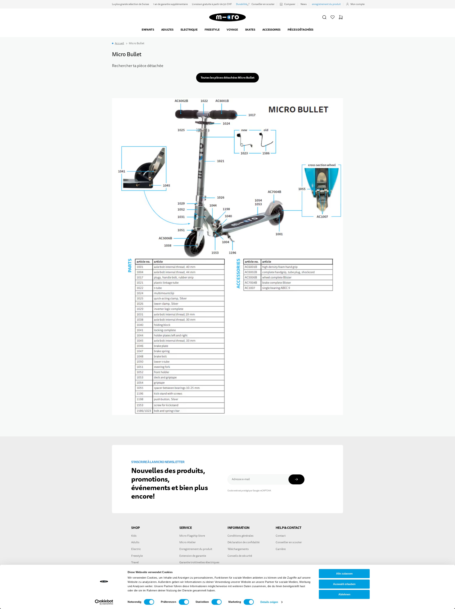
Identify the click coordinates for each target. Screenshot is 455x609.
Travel (135, 562)
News (304, 4)
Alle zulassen (344, 573)
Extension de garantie (192, 556)
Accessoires (271, 30)
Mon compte (357, 4)
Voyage (232, 30)
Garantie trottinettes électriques (199, 562)
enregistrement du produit (326, 4)
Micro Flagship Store (192, 536)
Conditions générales (240, 536)
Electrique (189, 30)
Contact (281, 536)
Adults (135, 542)
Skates (250, 30)
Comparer (289, 4)
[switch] (184, 602)
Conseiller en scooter (262, 4)
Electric (136, 549)
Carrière (281, 549)
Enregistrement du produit (195, 549)
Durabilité (241, 4)
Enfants (148, 30)
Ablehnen (344, 594)
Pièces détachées (300, 30)
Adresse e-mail (241, 479)
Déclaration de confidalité (243, 542)
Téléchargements (238, 549)
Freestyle (212, 30)
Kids (133, 536)
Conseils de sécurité (240, 556)
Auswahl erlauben (344, 584)
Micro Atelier (187, 542)
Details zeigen (269, 601)
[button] (324, 17)
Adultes (167, 30)
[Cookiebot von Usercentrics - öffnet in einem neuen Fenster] (104, 602)
